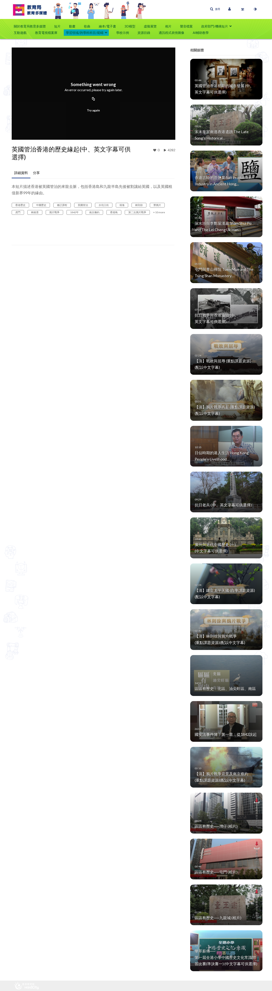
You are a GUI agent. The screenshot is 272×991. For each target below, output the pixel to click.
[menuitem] (32, 26)
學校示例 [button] (122, 33)
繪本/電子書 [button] (107, 26)
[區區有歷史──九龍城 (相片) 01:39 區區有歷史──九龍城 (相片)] (226, 904)
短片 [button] (57, 26)
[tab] (21, 172)
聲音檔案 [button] (186, 26)
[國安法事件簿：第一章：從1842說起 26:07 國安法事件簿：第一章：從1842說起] (226, 721)
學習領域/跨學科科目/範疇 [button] (84, 33)
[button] (215, 9)
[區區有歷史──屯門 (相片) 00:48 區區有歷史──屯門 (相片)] (226, 858)
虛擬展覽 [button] (150, 26)
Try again (93, 110)
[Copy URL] (93, 99)
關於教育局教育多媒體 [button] (30, 26)
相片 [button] (168, 26)
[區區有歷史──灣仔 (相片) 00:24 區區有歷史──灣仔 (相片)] (226, 812)
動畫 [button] (72, 26)
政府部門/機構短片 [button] (214, 26)
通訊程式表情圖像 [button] (171, 33)
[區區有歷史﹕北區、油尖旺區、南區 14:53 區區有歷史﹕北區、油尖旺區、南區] (226, 675)
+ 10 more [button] (159, 212)
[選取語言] (243, 9)
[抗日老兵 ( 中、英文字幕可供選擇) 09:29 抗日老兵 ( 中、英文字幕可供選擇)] (226, 491)
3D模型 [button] (130, 26)
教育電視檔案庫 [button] (46, 33)
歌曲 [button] (87, 26)
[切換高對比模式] (255, 9)
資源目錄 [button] (143, 33)
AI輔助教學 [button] (201, 33)
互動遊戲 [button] (20, 33)
